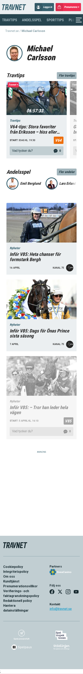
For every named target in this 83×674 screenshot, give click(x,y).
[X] (60, 591)
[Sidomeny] (79, 20)
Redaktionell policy (17, 601)
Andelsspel (32, 20)
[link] (36, 150)
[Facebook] (52, 591)
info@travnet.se (61, 609)
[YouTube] (76, 591)
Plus (73, 20)
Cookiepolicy (13, 567)
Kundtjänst (11, 581)
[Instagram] (68, 591)
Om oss (9, 576)
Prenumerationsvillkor (20, 586)
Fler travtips (67, 75)
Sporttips (55, 20)
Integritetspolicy (15, 572)
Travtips (9, 20)
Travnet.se (12, 31)
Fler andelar (67, 172)
